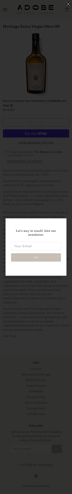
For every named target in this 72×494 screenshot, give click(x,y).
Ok (36, 257)
